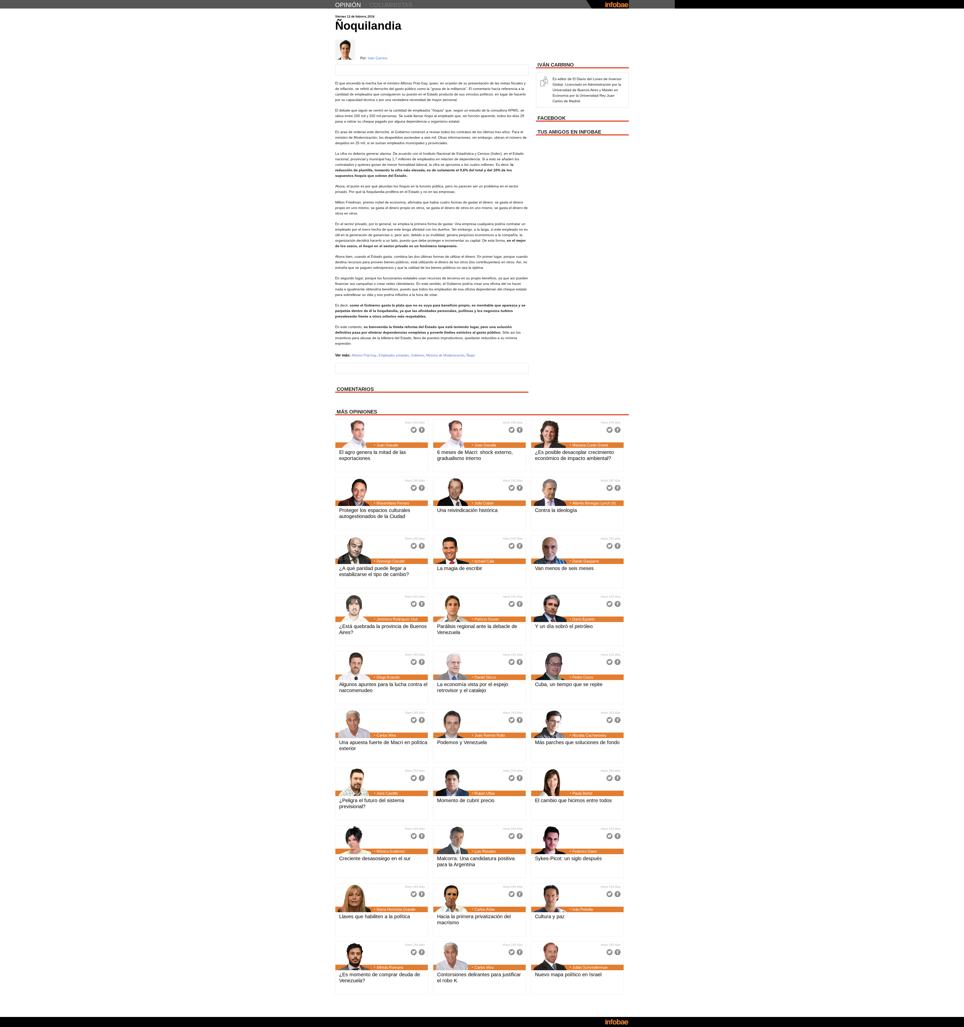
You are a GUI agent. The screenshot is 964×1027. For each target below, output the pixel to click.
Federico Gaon (584, 851)
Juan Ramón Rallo (489, 735)
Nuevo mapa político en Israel (568, 974)
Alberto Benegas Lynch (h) (594, 503)
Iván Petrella (582, 909)
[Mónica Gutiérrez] (354, 841)
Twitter (414, 430)
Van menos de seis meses (564, 568)
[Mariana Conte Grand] (550, 434)
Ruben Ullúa (484, 793)
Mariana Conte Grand (590, 445)
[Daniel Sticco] (452, 667)
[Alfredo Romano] (354, 957)
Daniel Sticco (485, 677)
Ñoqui (470, 355)
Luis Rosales (485, 851)
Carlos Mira (386, 735)
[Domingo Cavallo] (354, 551)
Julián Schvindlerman (590, 967)
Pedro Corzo (582, 677)
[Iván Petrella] (550, 899)
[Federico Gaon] (550, 841)
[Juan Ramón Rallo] (452, 725)
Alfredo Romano (390, 967)
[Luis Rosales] (452, 841)
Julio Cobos (484, 503)
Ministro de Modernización (445, 355)
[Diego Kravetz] (354, 667)
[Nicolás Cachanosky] (550, 725)
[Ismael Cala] (452, 551)
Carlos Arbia (484, 909)
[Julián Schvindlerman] (550, 957)
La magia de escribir (459, 568)
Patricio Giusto (486, 619)
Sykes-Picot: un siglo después (568, 858)
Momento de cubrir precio (465, 800)
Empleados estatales (394, 355)
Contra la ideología (556, 510)
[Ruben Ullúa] (452, 783)
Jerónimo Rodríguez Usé (397, 619)
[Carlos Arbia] (452, 899)
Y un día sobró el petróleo (564, 626)
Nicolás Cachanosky (589, 735)
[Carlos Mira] (354, 725)
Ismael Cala (484, 561)
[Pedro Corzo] (550, 667)
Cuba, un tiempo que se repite (568, 684)
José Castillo (387, 793)
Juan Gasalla (387, 445)
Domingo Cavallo (391, 561)
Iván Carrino (377, 58)
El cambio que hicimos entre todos (573, 800)
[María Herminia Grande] (354, 899)
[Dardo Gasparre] (550, 551)
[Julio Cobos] (452, 492)
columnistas (391, 5)
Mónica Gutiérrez (391, 851)
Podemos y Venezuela (462, 742)
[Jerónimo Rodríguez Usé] (354, 609)
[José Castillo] (354, 783)
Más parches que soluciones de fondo (577, 742)
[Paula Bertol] (550, 783)
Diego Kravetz (388, 677)
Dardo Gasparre (585, 561)
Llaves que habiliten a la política (374, 916)
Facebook (422, 430)
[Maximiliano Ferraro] (354, 492)
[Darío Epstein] (550, 609)
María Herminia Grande (396, 909)
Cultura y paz (550, 916)
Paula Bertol (582, 793)
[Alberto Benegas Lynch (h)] (550, 492)
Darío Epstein (583, 619)
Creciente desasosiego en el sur (375, 858)
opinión (348, 5)
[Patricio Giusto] (452, 609)
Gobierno (417, 355)
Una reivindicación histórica (467, 510)
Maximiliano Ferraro (393, 503)
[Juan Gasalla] (354, 434)
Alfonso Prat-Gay (364, 355)
